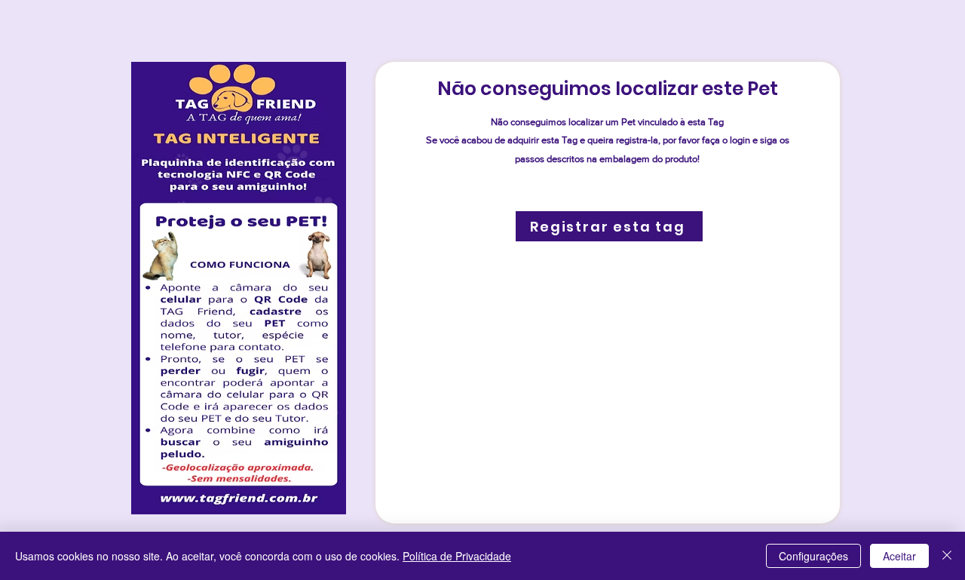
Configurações (813, 555)
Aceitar (899, 555)
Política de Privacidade (457, 555)
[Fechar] (947, 556)
